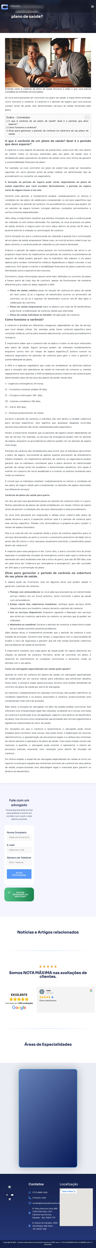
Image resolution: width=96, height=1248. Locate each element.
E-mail (10, 845)
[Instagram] (7, 1195)
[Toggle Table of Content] (85, 117)
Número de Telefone (19, 858)
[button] (92, 6)
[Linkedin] (10, 1199)
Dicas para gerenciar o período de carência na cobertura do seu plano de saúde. (48, 132)
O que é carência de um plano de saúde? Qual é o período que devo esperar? (48, 123)
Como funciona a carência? (22, 127)
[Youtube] (12, 1195)
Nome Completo (16, 832)
